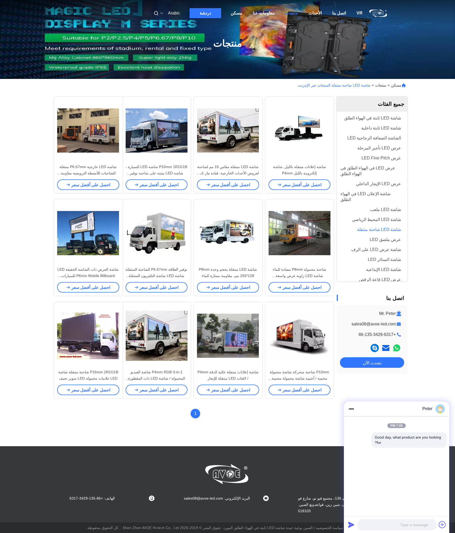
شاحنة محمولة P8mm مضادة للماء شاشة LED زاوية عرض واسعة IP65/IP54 (299, 275)
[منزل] (378, 13)
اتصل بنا (339, 13)
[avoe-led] (374, 348)
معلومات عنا (264, 13)
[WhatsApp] (397, 348)
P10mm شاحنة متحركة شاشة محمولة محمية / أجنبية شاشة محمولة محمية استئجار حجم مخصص (299, 378)
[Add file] (442, 524)
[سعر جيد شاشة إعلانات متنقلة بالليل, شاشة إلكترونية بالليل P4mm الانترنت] (300, 130)
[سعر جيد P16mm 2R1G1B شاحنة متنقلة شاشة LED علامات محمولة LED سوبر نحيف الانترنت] (88, 335)
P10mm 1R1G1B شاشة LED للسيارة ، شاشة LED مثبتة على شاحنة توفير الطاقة (156, 173)
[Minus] (351, 409)
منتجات (291, 13)
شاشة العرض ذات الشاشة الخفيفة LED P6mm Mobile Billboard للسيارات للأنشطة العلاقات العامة (88, 275)
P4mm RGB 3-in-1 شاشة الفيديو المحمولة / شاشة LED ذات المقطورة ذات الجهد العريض (156, 378)
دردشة (205, 13)
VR (360, 13)
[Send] (351, 524)
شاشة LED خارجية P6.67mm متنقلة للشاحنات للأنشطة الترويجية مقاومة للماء (88, 173)
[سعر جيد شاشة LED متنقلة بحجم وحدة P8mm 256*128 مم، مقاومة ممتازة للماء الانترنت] (228, 233)
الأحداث (315, 13)
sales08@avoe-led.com (374, 324)
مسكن (236, 13)
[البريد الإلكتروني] (385, 348)
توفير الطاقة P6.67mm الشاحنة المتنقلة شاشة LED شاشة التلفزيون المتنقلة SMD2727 (156, 275)
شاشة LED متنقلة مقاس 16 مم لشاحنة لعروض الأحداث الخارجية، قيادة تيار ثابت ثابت (228, 173)
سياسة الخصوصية (329, 528)
